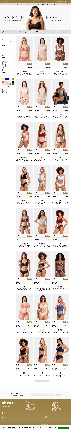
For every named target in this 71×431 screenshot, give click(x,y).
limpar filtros (11, 41)
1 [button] (33, 29)
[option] (35, 17)
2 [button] (35, 29)
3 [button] (37, 29)
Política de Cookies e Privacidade (14, 428)
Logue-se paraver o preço (30, 63)
